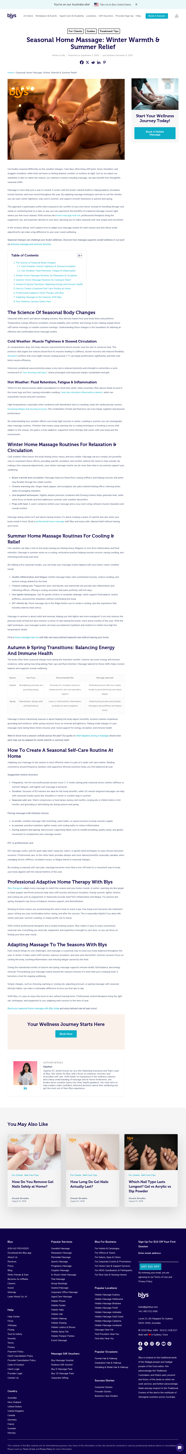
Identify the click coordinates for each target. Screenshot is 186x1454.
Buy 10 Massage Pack (62, 1373)
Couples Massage (60, 1270)
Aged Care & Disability (71, 16)
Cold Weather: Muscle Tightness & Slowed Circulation (48, 266)
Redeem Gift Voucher (62, 1364)
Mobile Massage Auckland (108, 1325)
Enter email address (149, 1253)
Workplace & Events (46, 16)
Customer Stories (103, 1387)
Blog (10, 1270)
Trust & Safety (15, 1334)
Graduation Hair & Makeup (108, 1362)
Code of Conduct (16, 1364)
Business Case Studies (106, 1396)
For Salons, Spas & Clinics (108, 1257)
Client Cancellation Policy (20, 1356)
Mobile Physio (58, 1301)
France (11, 1424)
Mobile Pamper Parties (63, 1336)
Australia (12, 1397)
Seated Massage (59, 1287)
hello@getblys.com (148, 1307)
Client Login (13, 1369)
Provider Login (15, 1373)
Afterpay (12, 1325)
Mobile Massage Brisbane (108, 1303)
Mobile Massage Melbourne (109, 1299)
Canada (11, 1415)
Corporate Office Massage (64, 1292)
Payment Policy (15, 1351)
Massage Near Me (104, 1329)
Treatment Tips (109, 31)
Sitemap (12, 1292)
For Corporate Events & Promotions (113, 1261)
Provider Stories (103, 1391)
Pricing (11, 1329)
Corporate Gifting (59, 1377)
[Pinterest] (104, 62)
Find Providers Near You (107, 1334)
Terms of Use (161, 1277)
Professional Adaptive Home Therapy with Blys (40, 293)
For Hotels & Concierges (107, 1248)
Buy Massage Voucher (62, 1360)
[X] (87, 62)
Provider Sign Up (124, 16)
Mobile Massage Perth (106, 1307)
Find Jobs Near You (104, 1338)
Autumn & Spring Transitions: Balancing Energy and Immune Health (49, 284)
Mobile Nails (57, 1309)
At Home (28, 16)
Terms (11, 1342)
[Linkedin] (98, 62)
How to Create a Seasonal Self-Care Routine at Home (43, 288)
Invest (11, 1287)
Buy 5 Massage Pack (62, 1369)
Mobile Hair (57, 1314)
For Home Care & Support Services (112, 1266)
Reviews (12, 1261)
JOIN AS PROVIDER (18, 1248)
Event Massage (59, 1340)
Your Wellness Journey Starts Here (33, 301)
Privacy (11, 1347)
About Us (12, 1257)
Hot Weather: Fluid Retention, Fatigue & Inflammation (48, 270)
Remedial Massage (61, 1257)
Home (11, 72)
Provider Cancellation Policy (22, 1360)
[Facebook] (81, 62)
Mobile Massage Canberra (108, 1321)
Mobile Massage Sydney (107, 1294)
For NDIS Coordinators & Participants (113, 1270)
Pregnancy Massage (61, 1266)
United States (15, 1406)
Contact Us (13, 1377)
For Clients (75, 31)
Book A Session (157, 16)
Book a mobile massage (155, 133)
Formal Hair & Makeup (106, 1358)
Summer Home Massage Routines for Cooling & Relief (43, 280)
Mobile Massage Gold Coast (109, 1316)
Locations (91, 16)
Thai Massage (58, 1279)
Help (138, 16)
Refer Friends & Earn (18, 1274)
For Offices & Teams (105, 1252)
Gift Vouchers (106, 16)
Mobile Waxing (58, 1322)
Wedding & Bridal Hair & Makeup (111, 1367)
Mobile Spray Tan (60, 1331)
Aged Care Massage (61, 1296)
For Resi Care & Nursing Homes (111, 1274)
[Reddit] (93, 62)
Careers (11, 1283)
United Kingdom (16, 1411)
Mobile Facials (58, 1305)
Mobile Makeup (59, 1318)
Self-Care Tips (31, 1175)
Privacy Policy (145, 1281)
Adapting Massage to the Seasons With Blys (39, 297)
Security (12, 1338)
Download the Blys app (19, 1252)
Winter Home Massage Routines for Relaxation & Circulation (46, 275)
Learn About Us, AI (17, 1296)
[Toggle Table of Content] (79, 255)
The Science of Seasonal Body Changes (36, 262)
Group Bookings (59, 1283)
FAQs (10, 1321)
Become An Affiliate (18, 1279)
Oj (63, 55)
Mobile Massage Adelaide (108, 1312)
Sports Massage (59, 1261)
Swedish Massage (60, 1248)
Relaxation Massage (61, 1252)
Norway (12, 1432)
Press (11, 1266)
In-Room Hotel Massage (63, 1274)
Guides (91, 31)
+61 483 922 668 (148, 1311)
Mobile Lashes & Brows (63, 1327)
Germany (12, 1419)
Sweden (12, 1428)
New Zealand (14, 1402)
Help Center (14, 1316)
